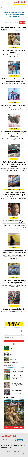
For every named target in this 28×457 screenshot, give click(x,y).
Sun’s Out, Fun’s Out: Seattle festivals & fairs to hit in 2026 (17, 384)
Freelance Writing (19, 445)
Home (2, 7)
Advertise (4, 445)
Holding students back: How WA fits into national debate (14, 251)
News (14, 217)
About (23, 443)
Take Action (14, 128)
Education (14, 247)
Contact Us (16, 443)
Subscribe (4, 439)
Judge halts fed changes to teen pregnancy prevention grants (14, 164)
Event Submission (6, 443)
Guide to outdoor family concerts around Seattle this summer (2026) (17, 392)
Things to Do (14, 75)
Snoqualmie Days (14, 362)
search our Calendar (14, 324)
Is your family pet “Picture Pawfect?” (14, 51)
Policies (10, 445)
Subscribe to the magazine (14, 427)
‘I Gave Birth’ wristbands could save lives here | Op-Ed (14, 193)
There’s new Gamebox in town (14, 105)
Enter (22, 22)
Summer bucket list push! (14, 309)
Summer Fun (14, 277)
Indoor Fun (14, 102)
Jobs (10, 447)
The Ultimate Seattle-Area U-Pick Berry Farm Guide (18, 370)
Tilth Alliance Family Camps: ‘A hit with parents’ (14, 281)
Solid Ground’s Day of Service (16, 358)
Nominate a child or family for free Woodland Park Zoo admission (14, 133)
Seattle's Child (13, 451)
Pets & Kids (14, 47)
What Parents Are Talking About (14, 189)
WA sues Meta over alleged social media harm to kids (14, 221)
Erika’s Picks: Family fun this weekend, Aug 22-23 (14, 79)
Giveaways (4, 447)
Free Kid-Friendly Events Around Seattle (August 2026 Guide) (17, 377)
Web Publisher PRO (12, 453)
